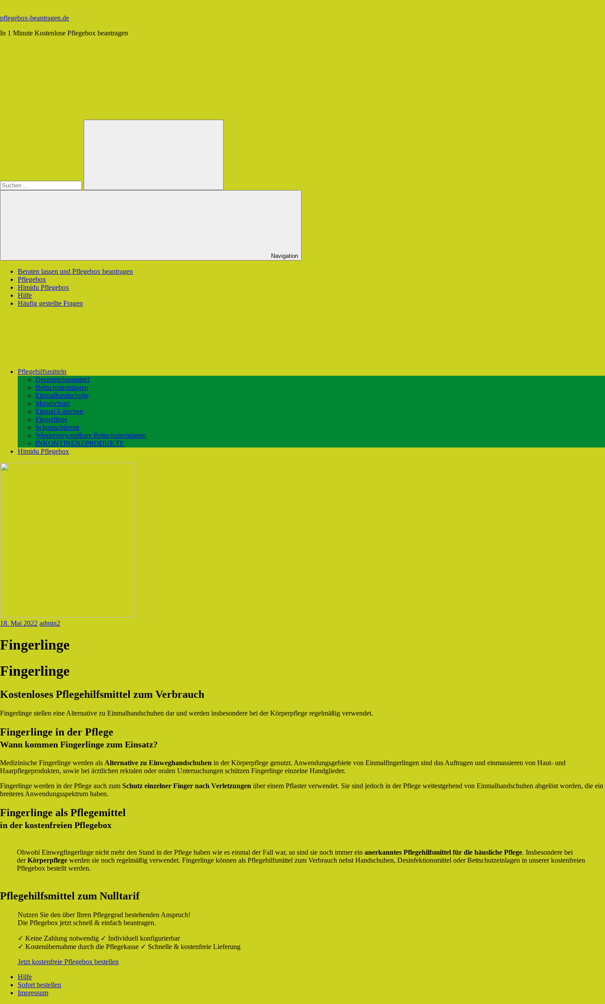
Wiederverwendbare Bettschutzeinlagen (90, 435)
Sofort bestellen (39, 984)
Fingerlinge (51, 419)
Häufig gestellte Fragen (50, 303)
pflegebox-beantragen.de (34, 18)
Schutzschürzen (57, 427)
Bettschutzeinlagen (61, 387)
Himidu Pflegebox (43, 287)
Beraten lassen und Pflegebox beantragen (75, 271)
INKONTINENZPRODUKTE (79, 443)
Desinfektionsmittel (62, 379)
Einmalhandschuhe (62, 395)
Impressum (33, 992)
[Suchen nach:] (42, 185)
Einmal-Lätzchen (59, 411)
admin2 (49, 623)
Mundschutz (52, 403)
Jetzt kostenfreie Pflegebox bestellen (68, 961)
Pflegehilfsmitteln (42, 371)
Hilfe (25, 295)
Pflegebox (32, 279)
